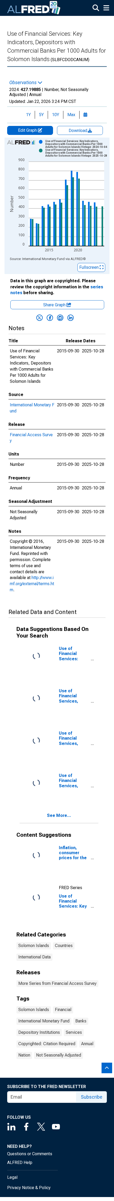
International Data (34, 956)
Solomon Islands (33, 945)
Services (74, 1032)
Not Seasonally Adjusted (58, 1055)
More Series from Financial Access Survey (57, 983)
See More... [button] (59, 815)
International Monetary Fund (43, 1020)
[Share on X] (39, 318)
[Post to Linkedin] (70, 318)
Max (71, 114)
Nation (24, 1055)
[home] (34, 8)
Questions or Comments (29, 1153)
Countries (64, 945)
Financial (63, 1009)
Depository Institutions (39, 1032)
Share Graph (55, 304)
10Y (55, 114)
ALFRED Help (19, 1162)
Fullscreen (89, 267)
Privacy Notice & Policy (29, 1187)
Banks (80, 1020)
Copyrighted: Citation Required (46, 1043)
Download (78, 130)
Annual (87, 1043)
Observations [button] (23, 82)
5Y (41, 114)
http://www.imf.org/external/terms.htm (32, 583)
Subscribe (91, 1097)
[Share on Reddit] (60, 318)
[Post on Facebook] (50, 318)
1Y (28, 114)
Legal (12, 1177)
